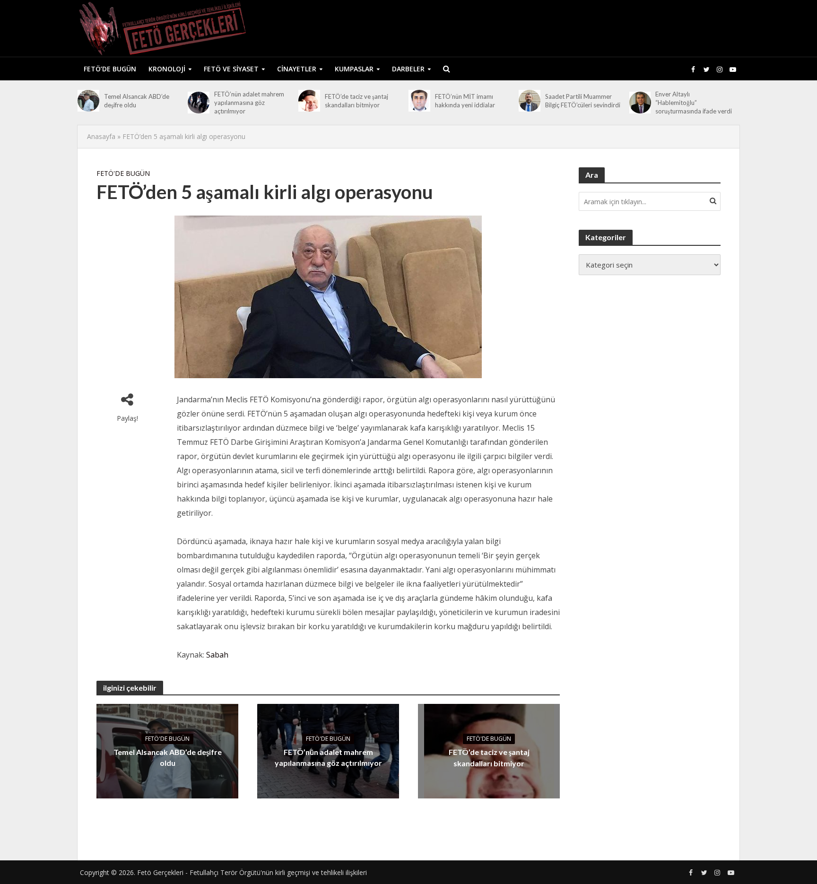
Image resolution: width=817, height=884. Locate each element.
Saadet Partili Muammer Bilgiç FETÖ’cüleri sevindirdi (582, 101)
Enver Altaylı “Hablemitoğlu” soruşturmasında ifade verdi (693, 102)
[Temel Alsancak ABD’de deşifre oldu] (88, 101)
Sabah (217, 655)
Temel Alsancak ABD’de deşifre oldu (136, 101)
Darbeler (408, 68)
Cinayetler (296, 68)
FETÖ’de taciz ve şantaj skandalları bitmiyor (356, 101)
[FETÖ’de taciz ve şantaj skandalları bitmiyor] (309, 101)
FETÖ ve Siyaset (231, 68)
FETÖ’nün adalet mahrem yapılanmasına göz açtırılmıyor (249, 102)
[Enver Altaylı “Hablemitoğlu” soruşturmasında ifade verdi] (640, 102)
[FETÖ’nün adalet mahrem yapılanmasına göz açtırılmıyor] (198, 102)
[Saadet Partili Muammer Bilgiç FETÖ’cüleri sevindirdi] (529, 101)
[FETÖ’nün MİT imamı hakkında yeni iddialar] (419, 101)
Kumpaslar (354, 68)
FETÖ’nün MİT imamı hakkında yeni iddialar (465, 101)
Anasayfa (101, 136)
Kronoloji (166, 68)
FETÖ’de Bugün (110, 68)
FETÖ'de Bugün (123, 173)
